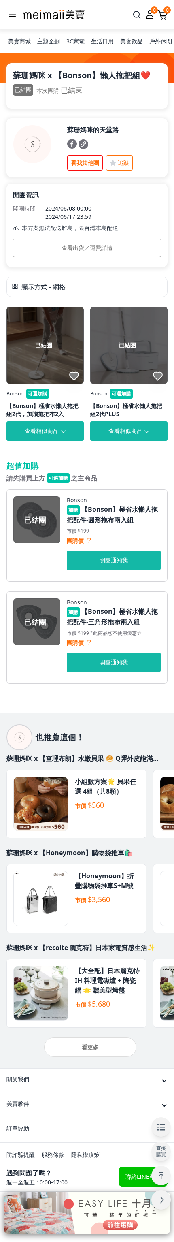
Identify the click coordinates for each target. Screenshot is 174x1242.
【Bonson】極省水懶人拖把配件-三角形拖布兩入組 (112, 616)
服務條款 (53, 1155)
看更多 (90, 1047)
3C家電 (75, 41)
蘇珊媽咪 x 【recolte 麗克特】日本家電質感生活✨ (80, 947)
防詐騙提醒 (20, 1155)
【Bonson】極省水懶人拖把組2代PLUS (126, 410)
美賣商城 (19, 41)
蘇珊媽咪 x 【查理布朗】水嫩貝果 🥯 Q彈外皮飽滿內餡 (82, 758)
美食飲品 (131, 41)
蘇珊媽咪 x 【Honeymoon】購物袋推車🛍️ (69, 852)
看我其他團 (85, 162)
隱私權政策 (85, 1155)
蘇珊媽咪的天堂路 (93, 129)
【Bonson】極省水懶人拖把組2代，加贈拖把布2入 (42, 410)
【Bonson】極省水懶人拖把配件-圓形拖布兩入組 (112, 514)
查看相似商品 (42, 431)
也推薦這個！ (60, 737)
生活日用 (102, 41)
